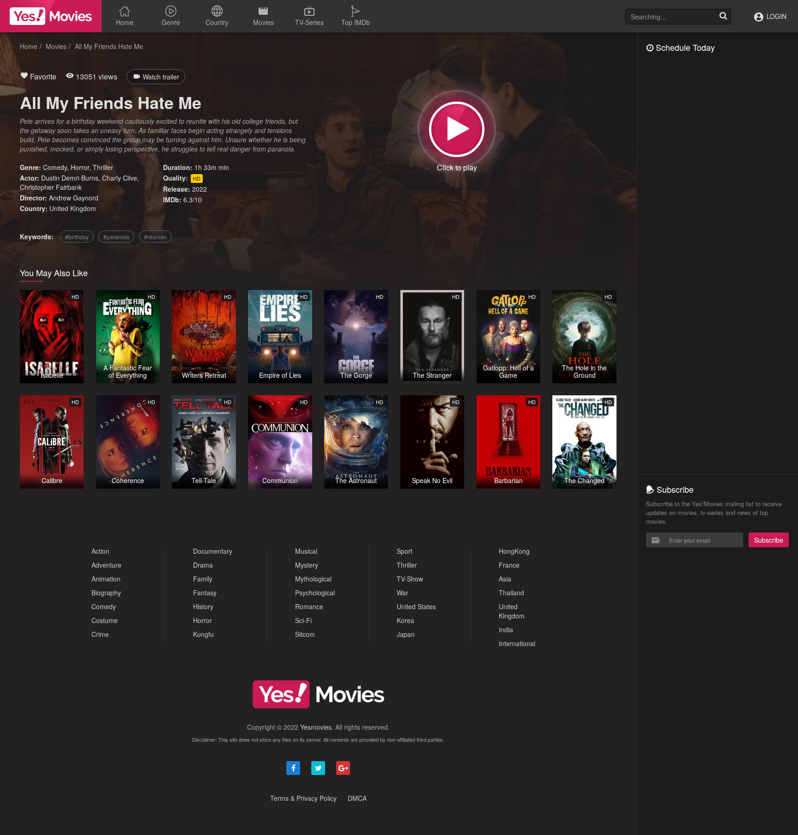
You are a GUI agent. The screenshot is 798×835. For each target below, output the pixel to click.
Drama (203, 564)
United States (416, 606)
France (509, 564)
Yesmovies (316, 727)
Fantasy (205, 592)
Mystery (306, 564)
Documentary (212, 551)
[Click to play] (456, 129)
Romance (309, 606)
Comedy (55, 167)
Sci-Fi (303, 620)
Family (202, 578)
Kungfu (203, 634)
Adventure (106, 564)
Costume (104, 620)
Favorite (42, 76)
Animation (106, 578)
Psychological (315, 592)
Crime (100, 634)
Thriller (103, 167)
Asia (505, 578)
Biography (106, 592)
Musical (306, 551)
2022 (199, 189)
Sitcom (305, 634)
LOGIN (775, 16)
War (402, 592)
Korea (405, 620)
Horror (80, 167)
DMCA (357, 798)
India (506, 629)
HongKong (514, 551)
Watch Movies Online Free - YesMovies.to (50, 16)
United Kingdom (72, 208)
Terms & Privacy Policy (303, 798)
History (203, 606)
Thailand (511, 592)
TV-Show (410, 578)
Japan (406, 634)
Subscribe (768, 540)
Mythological (313, 578)
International (517, 643)
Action (100, 551)
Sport (404, 551)
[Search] (723, 16)
